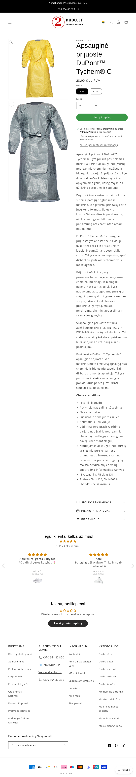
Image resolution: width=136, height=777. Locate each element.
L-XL (95, 91)
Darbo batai (106, 661)
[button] (10, 22)
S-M (82, 91)
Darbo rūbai (106, 654)
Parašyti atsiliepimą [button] (68, 623)
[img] (68, 541)
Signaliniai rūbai (109, 718)
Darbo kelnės (107, 684)
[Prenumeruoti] (64, 745)
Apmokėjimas (16, 661)
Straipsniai (75, 703)
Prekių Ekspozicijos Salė (80, 663)
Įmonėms (74, 688)
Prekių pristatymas (19, 669)
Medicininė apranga (111, 691)
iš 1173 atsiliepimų (68, 546)
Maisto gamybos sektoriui (108, 708)
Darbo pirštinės (108, 669)
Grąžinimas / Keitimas (16, 693)
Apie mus (74, 695)
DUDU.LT (72, 773)
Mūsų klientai (77, 673)
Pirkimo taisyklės (18, 684)
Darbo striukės (107, 676)
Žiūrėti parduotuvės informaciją (99, 144)
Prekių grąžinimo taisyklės (18, 720)
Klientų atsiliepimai (20, 654)
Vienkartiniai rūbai (110, 699)
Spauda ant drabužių (81, 680)
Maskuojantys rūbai (111, 725)
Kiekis (79, 98)
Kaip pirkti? (15, 676)
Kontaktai (74, 654)
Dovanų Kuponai (18, 703)
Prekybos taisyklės (19, 710)
